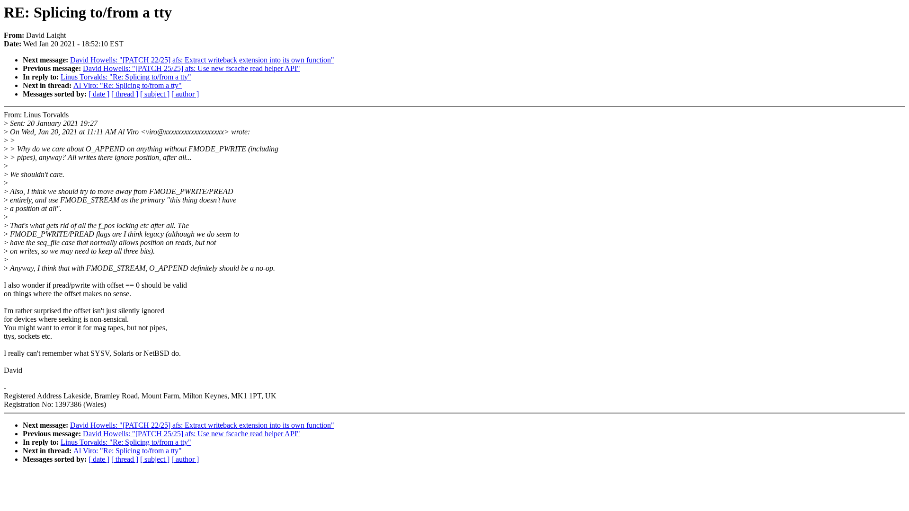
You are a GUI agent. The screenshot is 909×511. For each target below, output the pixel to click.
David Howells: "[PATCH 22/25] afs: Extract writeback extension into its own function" (202, 60)
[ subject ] (154, 94)
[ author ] (185, 94)
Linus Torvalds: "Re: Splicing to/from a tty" (126, 77)
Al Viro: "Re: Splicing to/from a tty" (127, 85)
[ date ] (99, 94)
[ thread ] (124, 94)
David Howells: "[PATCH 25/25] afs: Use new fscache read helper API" (191, 68)
